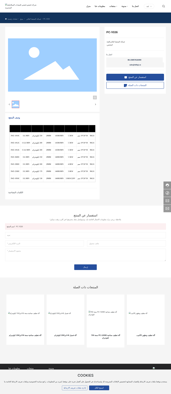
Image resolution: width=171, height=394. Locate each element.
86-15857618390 (134, 60)
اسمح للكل (99, 388)
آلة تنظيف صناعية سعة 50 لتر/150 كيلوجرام (25, 335)
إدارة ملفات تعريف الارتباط (75, 388)
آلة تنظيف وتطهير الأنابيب (145, 335)
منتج (21, 19)
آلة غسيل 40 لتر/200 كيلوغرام (65, 335)
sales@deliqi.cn (135, 65)
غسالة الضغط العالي (33, 19)
